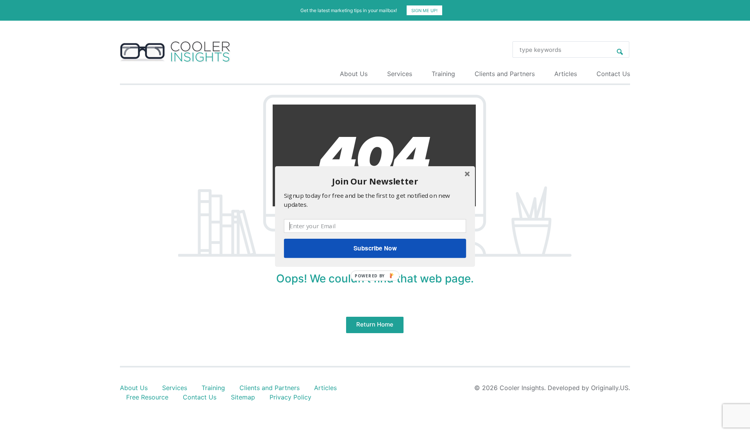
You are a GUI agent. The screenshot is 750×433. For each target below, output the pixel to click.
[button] (375, 181)
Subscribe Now (375, 248)
